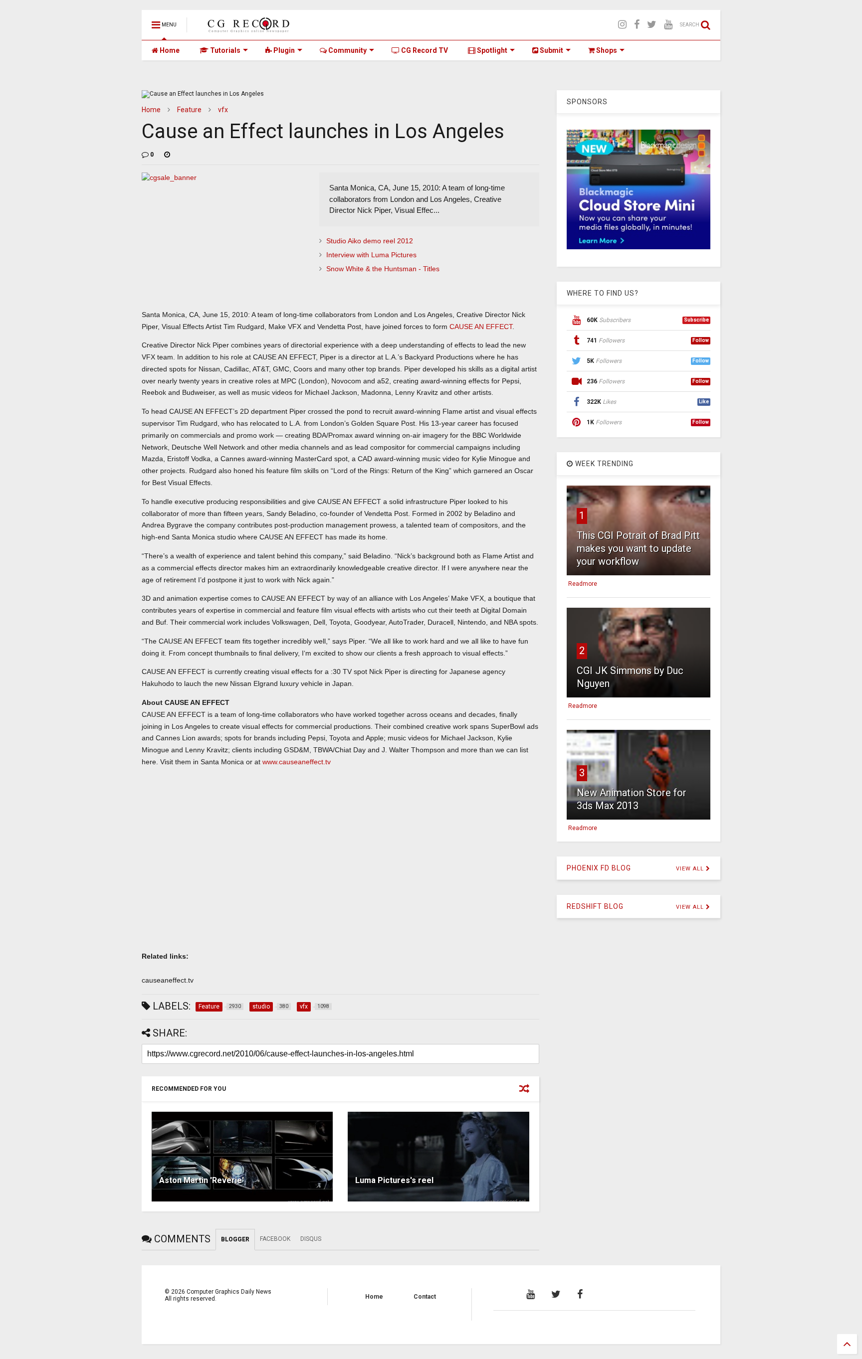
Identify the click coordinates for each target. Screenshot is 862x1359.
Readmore (582, 583)
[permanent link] (167, 155)
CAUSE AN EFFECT (480, 327)
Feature (189, 110)
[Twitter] (651, 24)
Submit (550, 50)
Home (169, 50)
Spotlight (491, 50)
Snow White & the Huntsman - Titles (382, 269)
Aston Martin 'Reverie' (201, 1180)
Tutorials (224, 50)
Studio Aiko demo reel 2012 (369, 241)
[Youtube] (668, 24)
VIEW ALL (691, 868)
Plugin (283, 50)
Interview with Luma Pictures (371, 255)
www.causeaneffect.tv (296, 762)
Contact (425, 1296)
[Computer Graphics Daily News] (247, 27)
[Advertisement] (340, 867)
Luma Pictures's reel (394, 1180)
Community (347, 50)
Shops (606, 50)
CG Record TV (424, 50)
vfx (223, 110)
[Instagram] (622, 24)
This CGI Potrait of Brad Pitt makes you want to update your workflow (638, 548)
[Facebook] (637, 24)
